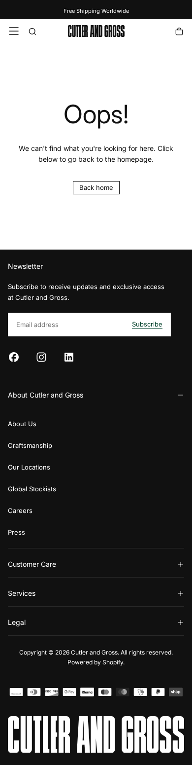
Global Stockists (32, 489)
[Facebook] (14, 357)
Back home (96, 187)
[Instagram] (41, 357)
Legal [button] (17, 622)
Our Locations (29, 467)
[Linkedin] (69, 357)
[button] (14, 31)
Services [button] (21, 593)
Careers (20, 510)
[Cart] (179, 32)
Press (16, 532)
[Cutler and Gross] (96, 735)
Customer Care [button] (32, 564)
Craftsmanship (30, 445)
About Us (22, 424)
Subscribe (147, 324)
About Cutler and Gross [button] (45, 395)
